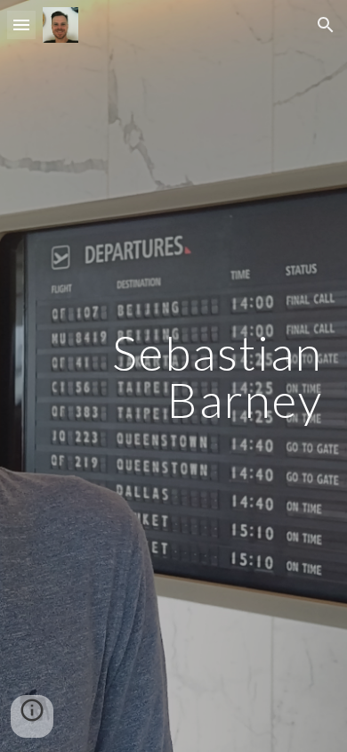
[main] (173, 376)
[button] (21, 24)
